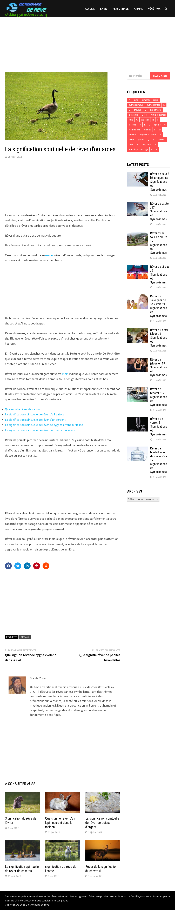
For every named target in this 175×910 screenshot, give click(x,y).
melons (147, 129)
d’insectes (133, 114)
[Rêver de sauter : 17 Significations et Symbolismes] (137, 204)
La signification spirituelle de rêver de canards (22, 869)
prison (141, 139)
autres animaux (136, 104)
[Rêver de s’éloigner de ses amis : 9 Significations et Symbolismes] (137, 297)
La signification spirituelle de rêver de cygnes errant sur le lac (44, 425)
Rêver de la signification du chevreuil (101, 869)
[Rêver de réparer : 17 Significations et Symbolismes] (137, 389)
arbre (155, 99)
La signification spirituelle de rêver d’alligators (34, 414)
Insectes (132, 124)
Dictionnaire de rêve (37, 904)
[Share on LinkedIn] (27, 565)
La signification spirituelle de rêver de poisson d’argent (102, 822)
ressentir (161, 139)
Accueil (90, 8)
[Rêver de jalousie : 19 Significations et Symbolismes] (137, 360)
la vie (103, 8)
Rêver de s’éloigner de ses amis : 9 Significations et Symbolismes (158, 305)
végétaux (154, 8)
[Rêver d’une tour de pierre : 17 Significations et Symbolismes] (137, 234)
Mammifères (134, 129)
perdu (131, 139)
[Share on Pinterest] (36, 565)
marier (49, 255)
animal (138, 8)
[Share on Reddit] (46, 565)
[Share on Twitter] (17, 565)
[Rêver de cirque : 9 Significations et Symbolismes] (137, 267)
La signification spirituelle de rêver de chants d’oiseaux (40, 430)
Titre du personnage (138, 149)
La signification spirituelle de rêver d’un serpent (35, 420)
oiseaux (25, 637)
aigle (136, 99)
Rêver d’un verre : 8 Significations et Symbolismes (158, 426)
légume (157, 124)
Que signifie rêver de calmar (23, 409)
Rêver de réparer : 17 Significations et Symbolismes (158, 396)
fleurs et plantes (158, 114)
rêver (131, 144)
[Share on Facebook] (8, 565)
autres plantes (153, 104)
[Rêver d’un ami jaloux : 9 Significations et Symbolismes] (137, 330)
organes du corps (148, 134)
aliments (146, 99)
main (65, 374)
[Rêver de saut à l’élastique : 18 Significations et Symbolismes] (137, 174)
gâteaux (145, 119)
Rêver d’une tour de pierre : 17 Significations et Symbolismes (159, 242)
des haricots (155, 109)
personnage (121, 8)
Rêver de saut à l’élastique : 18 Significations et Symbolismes (159, 181)
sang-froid (146, 144)
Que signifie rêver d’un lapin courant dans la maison (60, 822)
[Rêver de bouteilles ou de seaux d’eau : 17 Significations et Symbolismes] (137, 449)
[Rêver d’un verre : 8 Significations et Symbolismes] (137, 419)
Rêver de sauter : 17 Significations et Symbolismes (160, 211)
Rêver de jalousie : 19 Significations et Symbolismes (158, 367)
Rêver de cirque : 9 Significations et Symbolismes (160, 274)
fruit (131, 119)
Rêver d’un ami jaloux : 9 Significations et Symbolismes (159, 337)
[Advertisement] (87, 41)
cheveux (137, 109)
